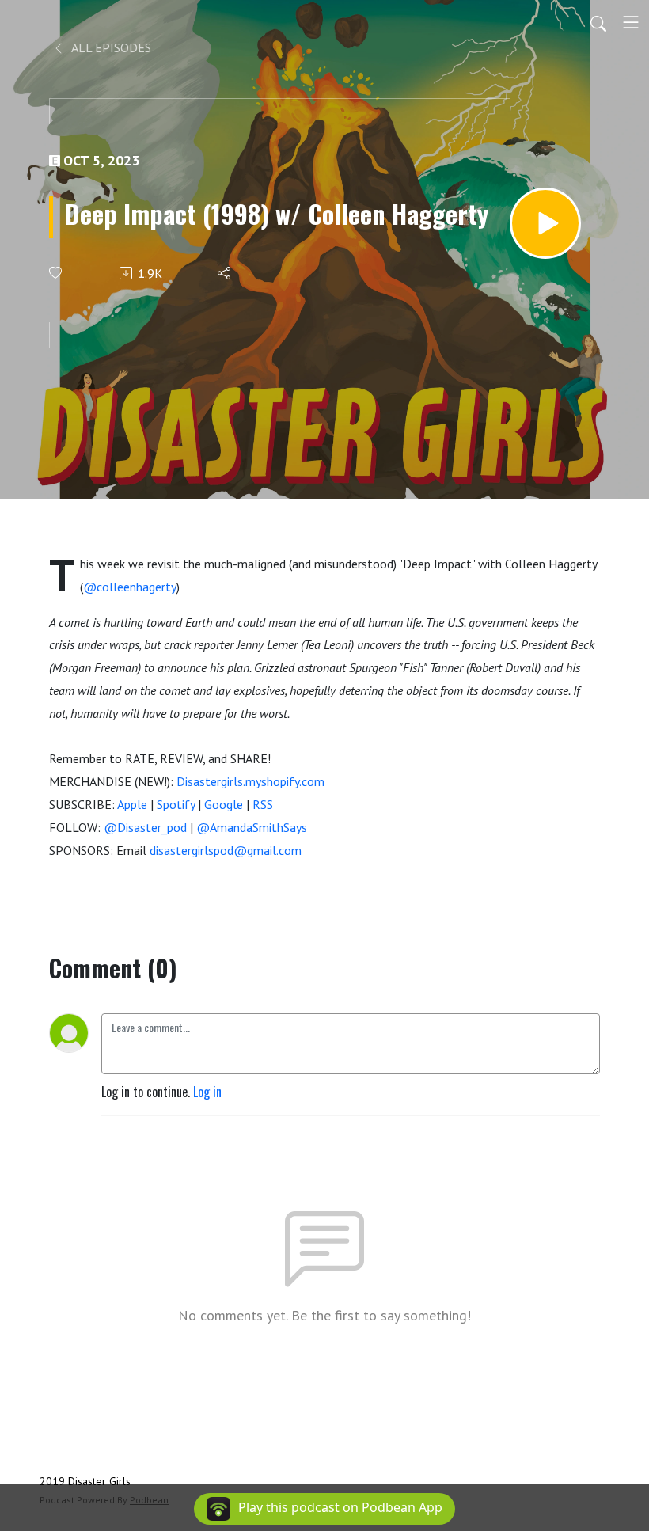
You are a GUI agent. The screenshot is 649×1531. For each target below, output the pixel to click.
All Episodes (110, 47)
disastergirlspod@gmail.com (226, 850)
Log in (207, 1091)
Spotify (176, 804)
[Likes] (56, 272)
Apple (132, 804)
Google (223, 804)
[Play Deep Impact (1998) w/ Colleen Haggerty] (545, 223)
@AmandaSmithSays (251, 827)
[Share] (225, 273)
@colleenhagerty (129, 587)
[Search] (598, 22)
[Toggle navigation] (631, 22)
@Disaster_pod (145, 827)
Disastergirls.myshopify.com (250, 781)
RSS (262, 804)
